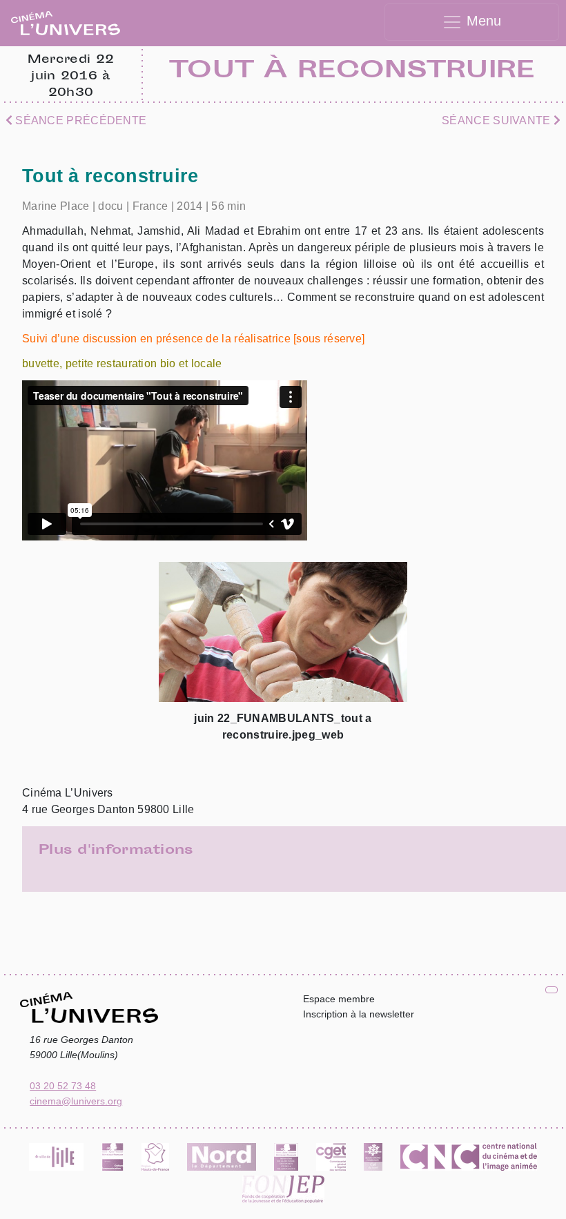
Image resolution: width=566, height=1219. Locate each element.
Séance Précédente (79, 120)
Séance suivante (498, 120)
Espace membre (339, 998)
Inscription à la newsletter (358, 1014)
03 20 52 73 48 (63, 1085)
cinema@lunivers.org (76, 1100)
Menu (481, 20)
